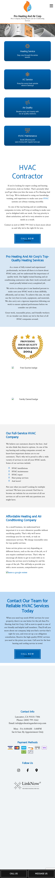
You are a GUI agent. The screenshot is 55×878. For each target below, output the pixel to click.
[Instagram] (18, 770)
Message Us (41, 873)
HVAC (46, 198)
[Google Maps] (36, 770)
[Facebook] (28, 770)
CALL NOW (27, 238)
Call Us (14, 873)
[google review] (27, 578)
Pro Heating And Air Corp (27, 16)
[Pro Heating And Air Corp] (27, 6)
